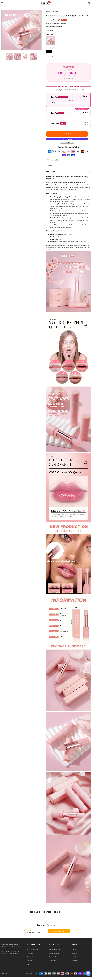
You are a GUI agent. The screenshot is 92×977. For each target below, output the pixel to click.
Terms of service (54, 949)
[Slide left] (3, 56)
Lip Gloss (75, 957)
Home (48, 11)
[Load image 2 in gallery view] (17, 56)
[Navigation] (2, 3)
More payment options (67, 142)
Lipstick (74, 953)
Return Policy (53, 957)
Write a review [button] (59, 931)
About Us (30, 953)
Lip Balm (75, 961)
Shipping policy (54, 953)
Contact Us (30, 957)
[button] (88, 3)
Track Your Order (32, 949)
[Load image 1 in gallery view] (9, 56)
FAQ (28, 964)
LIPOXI (74, 949)
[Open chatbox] (88, 973)
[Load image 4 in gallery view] (33, 56)
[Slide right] (40, 56)
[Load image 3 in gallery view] (25, 56)
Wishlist (29, 961)
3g (49, 51)
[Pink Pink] (50, 40)
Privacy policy (53, 961)
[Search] (85, 3)
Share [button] (50, 166)
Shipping (48, 23)
